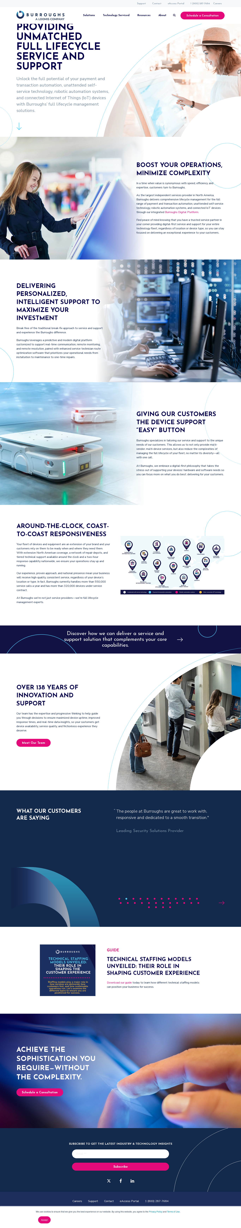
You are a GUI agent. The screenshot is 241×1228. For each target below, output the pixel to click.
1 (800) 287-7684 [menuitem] (200, 3)
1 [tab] (119, 899)
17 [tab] (149, 903)
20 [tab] (170, 903)
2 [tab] (126, 899)
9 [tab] (175, 899)
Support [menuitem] (141, 3)
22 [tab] (184, 903)
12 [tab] (197, 899)
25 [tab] (149, 907)
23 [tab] (191, 903)
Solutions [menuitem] (89, 15)
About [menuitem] (162, 15)
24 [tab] (198, 903)
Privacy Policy (155, 1211)
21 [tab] (177, 903)
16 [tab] (142, 903)
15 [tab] (135, 903)
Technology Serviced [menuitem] (116, 15)
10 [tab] (183, 899)
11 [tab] (190, 899)
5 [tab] (147, 899)
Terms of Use (173, 1211)
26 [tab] (156, 907)
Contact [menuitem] (156, 3)
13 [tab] (121, 903)
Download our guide (119, 983)
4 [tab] (140, 899)
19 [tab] (163, 903)
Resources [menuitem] (143, 15)
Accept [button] (44, 1219)
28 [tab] (170, 907)
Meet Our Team (33, 742)
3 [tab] (133, 899)
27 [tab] (163, 907)
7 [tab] (161, 899)
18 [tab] (156, 903)
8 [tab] (168, 899)
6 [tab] (154, 899)
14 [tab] (128, 903)
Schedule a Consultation (202, 15)
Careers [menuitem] (217, 3)
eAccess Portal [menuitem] (176, 3)
